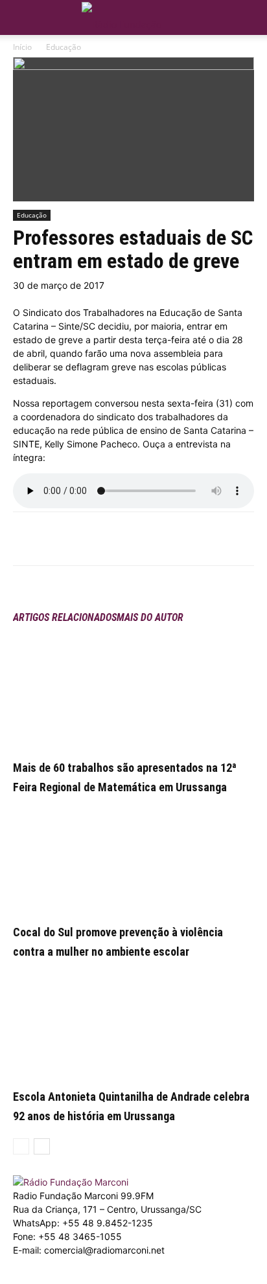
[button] (249, 14)
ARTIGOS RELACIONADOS (65, 617)
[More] (127, 539)
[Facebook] (67, 539)
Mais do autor (150, 617)
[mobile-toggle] (22, 17)
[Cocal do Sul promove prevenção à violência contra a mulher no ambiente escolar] (133, 856)
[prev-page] (21, 1146)
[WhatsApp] (97, 539)
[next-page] (42, 1146)
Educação (63, 46)
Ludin (72, 1277)
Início (22, 46)
